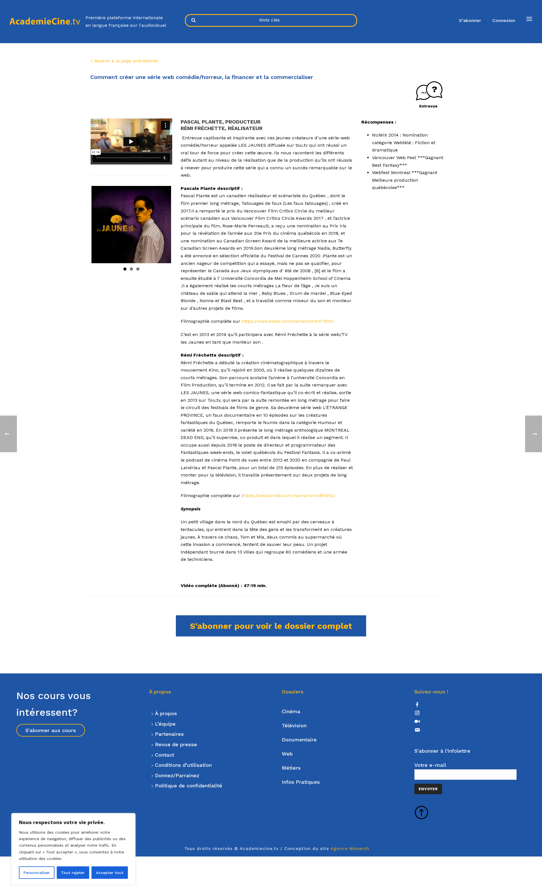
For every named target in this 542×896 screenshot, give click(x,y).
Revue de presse (176, 744)
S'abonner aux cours (50, 730)
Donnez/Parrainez (177, 775)
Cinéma (291, 711)
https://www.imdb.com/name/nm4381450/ (289, 495)
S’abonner (470, 20)
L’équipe (165, 724)
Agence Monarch (350, 848)
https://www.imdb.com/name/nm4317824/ (288, 321)
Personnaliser (36, 872)
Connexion (503, 20)
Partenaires (169, 734)
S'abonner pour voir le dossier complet (271, 626)
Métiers (291, 768)
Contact (164, 755)
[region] (73, 849)
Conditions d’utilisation (183, 765)
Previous (83, 224)
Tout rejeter (73, 872)
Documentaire (299, 740)
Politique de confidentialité (188, 786)
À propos (166, 713)
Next (179, 224)
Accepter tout (109, 872)
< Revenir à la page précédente (124, 60)
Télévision (294, 725)
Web (287, 754)
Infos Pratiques (301, 782)
